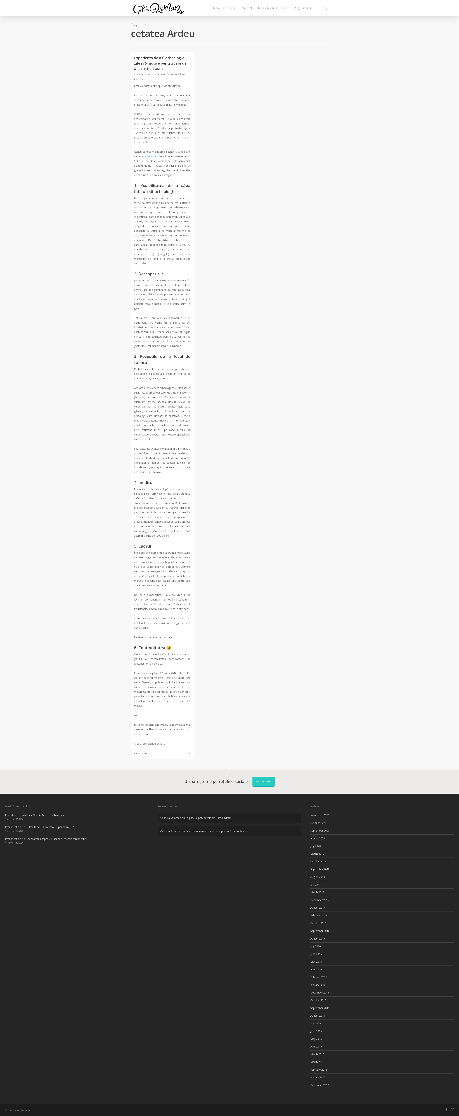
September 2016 (320, 931)
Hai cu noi (229, 8)
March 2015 (317, 1054)
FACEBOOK (263, 781)
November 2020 (319, 815)
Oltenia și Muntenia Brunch (271, 8)
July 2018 (315, 884)
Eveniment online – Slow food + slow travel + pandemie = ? (39, 827)
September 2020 (320, 830)
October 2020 (318, 823)
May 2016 (316, 961)
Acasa (216, 8)
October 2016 (318, 923)
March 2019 (317, 853)
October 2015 (318, 1000)
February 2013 (318, 1069)
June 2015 (316, 1031)
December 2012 (319, 1085)
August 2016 (317, 938)
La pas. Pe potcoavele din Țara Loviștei (208, 818)
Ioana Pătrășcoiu (145, 74)
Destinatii (161, 74)
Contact (307, 8)
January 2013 (317, 1077)
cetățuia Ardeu (149, 156)
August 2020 (317, 838)
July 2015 (315, 1023)
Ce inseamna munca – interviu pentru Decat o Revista (217, 831)
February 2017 (318, 915)
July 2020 (315, 846)
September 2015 (320, 1008)
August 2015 (317, 1015)
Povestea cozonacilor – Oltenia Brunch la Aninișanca (35, 815)
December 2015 (319, 992)
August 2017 (317, 907)
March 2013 (317, 1062)
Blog (297, 8)
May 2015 (316, 1038)
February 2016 (318, 977)
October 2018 (318, 861)
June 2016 (316, 954)
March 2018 (317, 892)
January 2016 (317, 984)
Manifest (247, 8)
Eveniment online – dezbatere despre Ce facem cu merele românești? (45, 838)
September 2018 (320, 869)
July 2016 (315, 946)
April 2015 (316, 1046)
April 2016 (316, 969)
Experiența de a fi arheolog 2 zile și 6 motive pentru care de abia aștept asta (160, 63)
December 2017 (319, 900)
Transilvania (173, 74)
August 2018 (317, 877)
